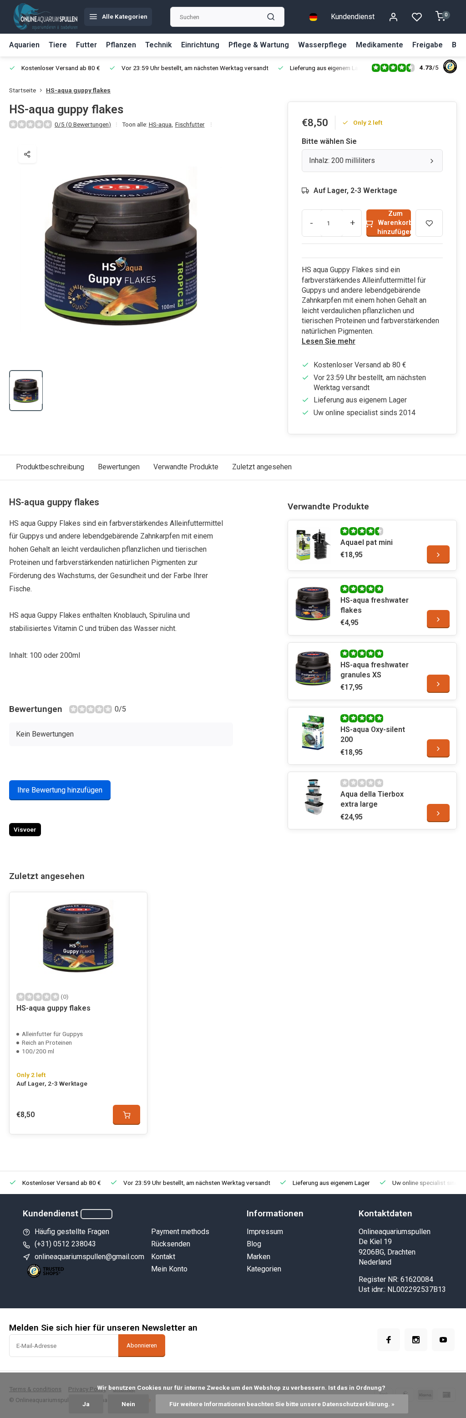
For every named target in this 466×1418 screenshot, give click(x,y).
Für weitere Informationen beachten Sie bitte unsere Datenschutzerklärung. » (282, 1404)
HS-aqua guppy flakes (78, 90)
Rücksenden (170, 1244)
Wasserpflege (322, 45)
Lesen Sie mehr (328, 341)
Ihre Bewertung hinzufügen (59, 790)
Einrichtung (200, 45)
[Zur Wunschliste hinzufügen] (133, 906)
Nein (128, 1404)
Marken (258, 1256)
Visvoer (25, 829)
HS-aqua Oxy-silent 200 (372, 734)
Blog (254, 1244)
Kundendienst (353, 16)
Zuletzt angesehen (262, 467)
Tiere (58, 45)
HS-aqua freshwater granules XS (374, 670)
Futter (86, 45)
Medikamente (379, 45)
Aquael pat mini (366, 542)
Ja (86, 1404)
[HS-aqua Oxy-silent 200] (313, 732)
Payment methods (180, 1231)
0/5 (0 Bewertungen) (83, 124)
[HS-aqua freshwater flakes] (313, 603)
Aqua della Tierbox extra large (372, 799)
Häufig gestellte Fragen (72, 1231)
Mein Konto (169, 1269)
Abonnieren (142, 1345)
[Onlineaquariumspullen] (45, 16)
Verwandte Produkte (185, 467)
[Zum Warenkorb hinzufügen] (126, 1115)
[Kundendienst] (96, 1214)
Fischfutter (190, 124)
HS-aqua (161, 124)
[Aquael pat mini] (313, 545)
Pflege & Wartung (258, 45)
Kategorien (264, 1269)
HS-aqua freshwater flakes (374, 605)
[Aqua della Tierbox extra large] (313, 797)
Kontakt (163, 1256)
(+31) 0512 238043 (65, 1244)
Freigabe (427, 45)
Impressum (265, 1231)
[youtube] (443, 1339)
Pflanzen (121, 45)
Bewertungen (119, 467)
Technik (158, 45)
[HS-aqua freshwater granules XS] (313, 668)
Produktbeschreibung (50, 467)
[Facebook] (388, 1339)
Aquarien (24, 45)
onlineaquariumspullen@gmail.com (89, 1256)
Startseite (22, 90)
